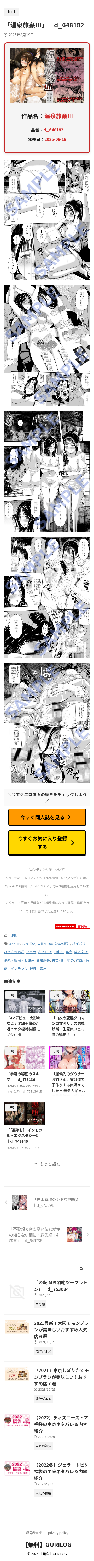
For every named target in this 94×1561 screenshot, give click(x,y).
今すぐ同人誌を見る (42, 817)
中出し (59, 951)
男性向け (58, 960)
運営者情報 (34, 1532)
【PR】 (14, 935)
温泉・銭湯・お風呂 (19, 960)
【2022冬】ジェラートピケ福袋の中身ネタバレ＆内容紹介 (61, 1471)
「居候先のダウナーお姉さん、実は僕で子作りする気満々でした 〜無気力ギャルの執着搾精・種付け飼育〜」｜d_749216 (69, 1087)
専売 (69, 951)
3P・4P (14, 943)
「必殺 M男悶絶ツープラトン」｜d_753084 (60, 1285)
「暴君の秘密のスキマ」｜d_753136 (23, 1076)
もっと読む (50, 1164)
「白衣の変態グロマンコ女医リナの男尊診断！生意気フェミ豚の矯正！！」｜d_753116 (68, 1029)
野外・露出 (38, 968)
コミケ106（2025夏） (53, 943)
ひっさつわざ (14, 951)
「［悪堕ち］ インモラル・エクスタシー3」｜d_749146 (24, 1135)
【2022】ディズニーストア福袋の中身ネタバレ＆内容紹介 (61, 1424)
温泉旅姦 (43, 960)
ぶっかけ (45, 951)
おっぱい (28, 943)
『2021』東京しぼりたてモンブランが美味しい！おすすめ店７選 (61, 1377)
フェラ (31, 951)
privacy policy (58, 1532)
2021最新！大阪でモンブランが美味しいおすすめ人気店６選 (61, 1329)
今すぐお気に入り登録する (42, 842)
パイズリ (79, 943)
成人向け (81, 951)
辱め (70, 960)
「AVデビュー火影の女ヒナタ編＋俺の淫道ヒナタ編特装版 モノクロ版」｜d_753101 (23, 1029)
